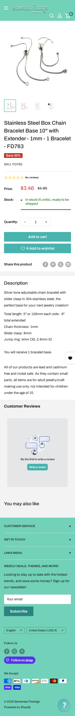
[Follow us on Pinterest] (22, 651)
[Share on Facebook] (45, 264)
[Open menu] (6, 8)
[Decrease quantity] (25, 222)
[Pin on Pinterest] (53, 264)
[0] (67, 15)
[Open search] (52, 16)
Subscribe (18, 611)
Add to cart (37, 237)
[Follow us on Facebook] (7, 651)
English (11, 630)
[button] (64, 705)
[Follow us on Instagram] (14, 651)
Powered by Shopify (17, 707)
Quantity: (11, 222)
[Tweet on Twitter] (60, 264)
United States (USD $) (43, 630)
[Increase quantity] (46, 222)
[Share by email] (68, 264)
